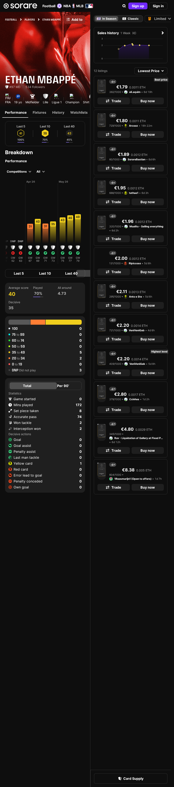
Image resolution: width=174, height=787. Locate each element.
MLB (80, 6)
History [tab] (58, 112)
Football (48, 6)
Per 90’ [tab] (63, 386)
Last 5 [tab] (19, 273)
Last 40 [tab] (71, 273)
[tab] (130, 18)
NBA (67, 6)
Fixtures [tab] (39, 112)
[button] (124, 6)
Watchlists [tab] (79, 112)
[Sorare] (20, 5)
